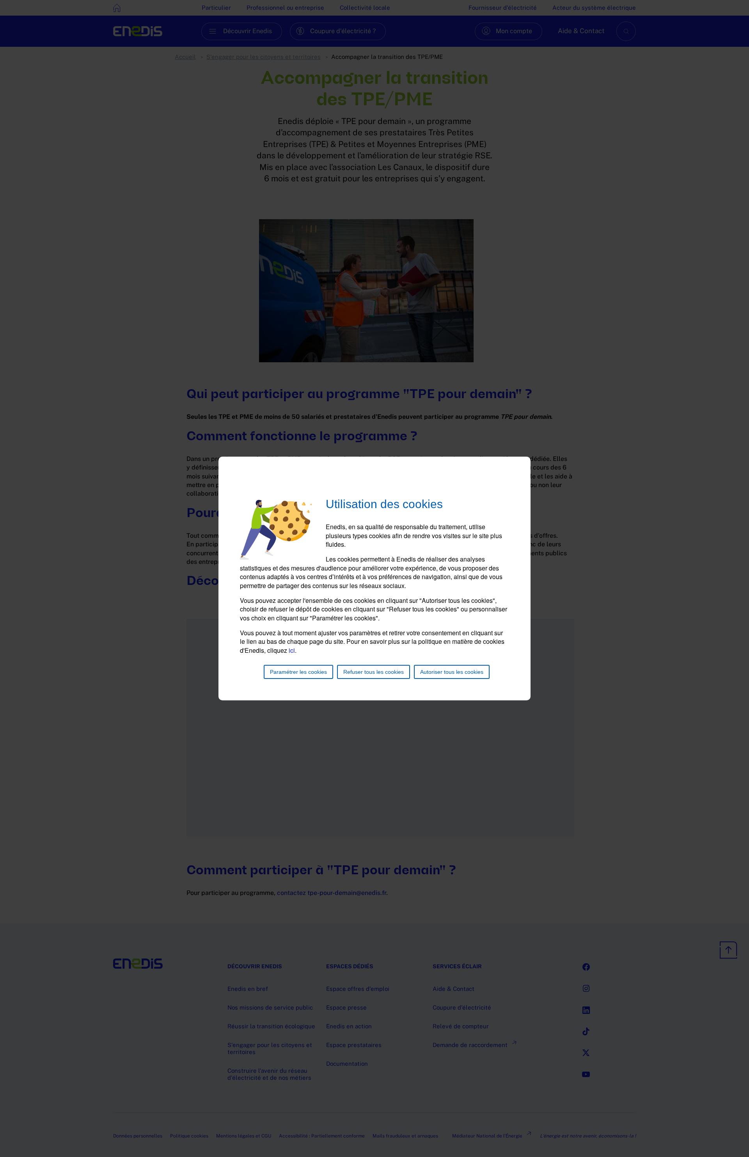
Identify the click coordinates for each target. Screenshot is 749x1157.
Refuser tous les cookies (373, 672)
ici (292, 650)
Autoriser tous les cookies (451, 672)
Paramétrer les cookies (298, 672)
